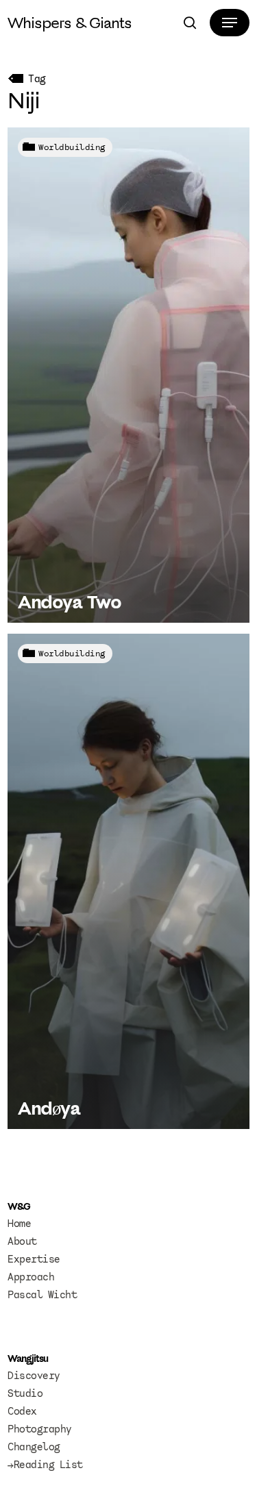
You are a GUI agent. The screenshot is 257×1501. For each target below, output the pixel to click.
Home (19, 1223)
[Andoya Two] (128, 375)
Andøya (48, 1108)
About (22, 1241)
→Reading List (45, 1464)
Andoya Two (69, 601)
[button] (229, 22)
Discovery (34, 1375)
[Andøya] (128, 881)
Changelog (34, 1446)
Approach (31, 1276)
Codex (22, 1411)
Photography (40, 1429)
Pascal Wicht (42, 1294)
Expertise (34, 1259)
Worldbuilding (72, 147)
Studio (25, 1393)
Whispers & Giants (70, 22)
